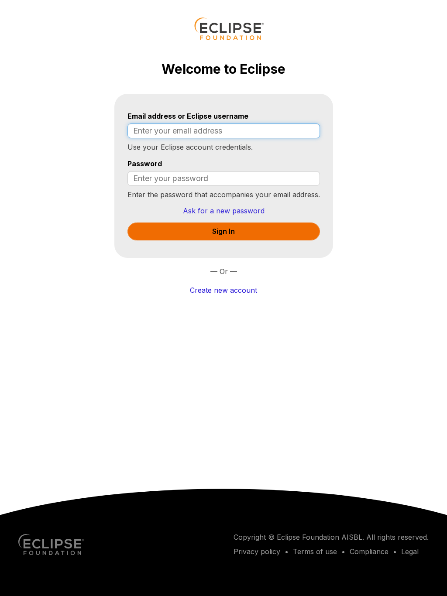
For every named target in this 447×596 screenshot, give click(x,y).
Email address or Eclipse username (187, 116)
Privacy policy (257, 551)
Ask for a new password (224, 210)
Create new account (223, 290)
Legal (410, 551)
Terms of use (315, 551)
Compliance (369, 551)
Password (144, 163)
